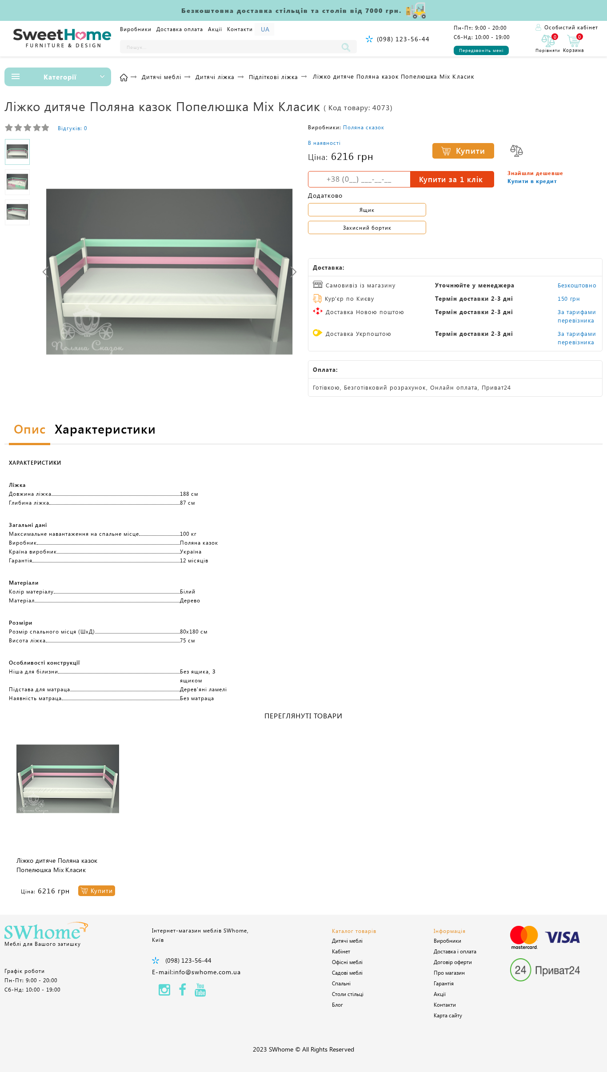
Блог (337, 1004)
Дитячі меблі (347, 940)
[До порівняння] (516, 150)
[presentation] (45, 271)
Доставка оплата (179, 28)
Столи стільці (347, 993)
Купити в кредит (532, 180)
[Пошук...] (348, 46)
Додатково (325, 195)
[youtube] (200, 992)
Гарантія (444, 983)
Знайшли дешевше (535, 172)
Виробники (136, 28)
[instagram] (164, 992)
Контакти (240, 28)
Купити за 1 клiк (451, 179)
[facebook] (182, 992)
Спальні (341, 983)
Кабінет (341, 951)
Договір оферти (453, 961)
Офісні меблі (347, 961)
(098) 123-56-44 (403, 39)
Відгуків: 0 (72, 128)
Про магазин (449, 972)
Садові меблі (347, 972)
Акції (215, 28)
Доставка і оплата (455, 951)
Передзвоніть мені (481, 50)
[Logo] (62, 39)
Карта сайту (448, 1015)
